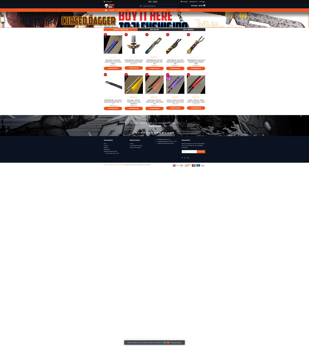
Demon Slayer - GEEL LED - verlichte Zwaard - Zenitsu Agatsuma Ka (134, 102)
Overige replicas (160, 10)
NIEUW (112, 10)
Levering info (108, 1)
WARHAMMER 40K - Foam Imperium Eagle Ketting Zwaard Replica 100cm (196, 61)
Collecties (121, 10)
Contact (131, 143)
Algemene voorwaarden (109, 164)
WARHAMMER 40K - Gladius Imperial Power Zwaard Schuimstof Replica (134, 61)
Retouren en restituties (135, 147)
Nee (168, 342)
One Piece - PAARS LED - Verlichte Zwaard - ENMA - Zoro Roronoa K (175, 101)
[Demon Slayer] (154, 20)
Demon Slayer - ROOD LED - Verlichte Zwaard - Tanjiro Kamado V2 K (154, 102)
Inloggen (203, 1)
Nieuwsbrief (107, 149)
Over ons (106, 145)
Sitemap (122, 164)
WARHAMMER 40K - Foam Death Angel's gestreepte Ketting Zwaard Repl (175, 61)
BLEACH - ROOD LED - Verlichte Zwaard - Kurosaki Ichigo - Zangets (196, 101)
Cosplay (173, 10)
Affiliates (106, 147)
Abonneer (201, 151)
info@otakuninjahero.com (164, 139)
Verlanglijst (185, 1)
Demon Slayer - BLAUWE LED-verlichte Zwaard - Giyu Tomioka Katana (113, 61)
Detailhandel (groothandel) (110, 151)
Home (105, 143)
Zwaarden (133, 10)
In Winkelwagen (113, 68)
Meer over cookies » (176, 342)
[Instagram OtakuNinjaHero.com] (185, 158)
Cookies (117, 164)
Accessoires (145, 10)
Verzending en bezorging (136, 145)
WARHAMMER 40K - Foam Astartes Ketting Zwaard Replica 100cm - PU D (113, 102)
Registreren (194, 1)
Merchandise (185, 10)
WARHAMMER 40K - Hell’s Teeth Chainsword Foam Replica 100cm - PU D (154, 61)
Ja (164, 342)
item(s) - (197, 5)
